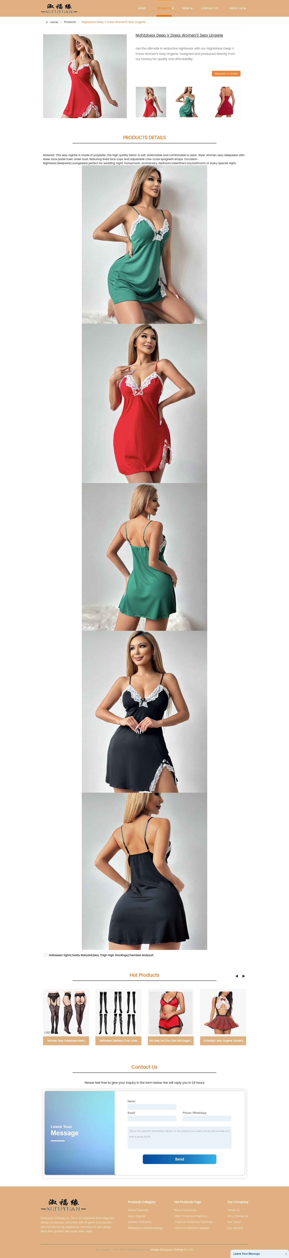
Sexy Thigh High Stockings (110, 955)
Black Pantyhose (185, 1210)
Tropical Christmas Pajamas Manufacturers (193, 1222)
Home (142, 8)
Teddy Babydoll (82, 955)
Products (164, 8)
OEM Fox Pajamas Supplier (192, 1228)
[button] (236, 976)
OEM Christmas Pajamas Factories (190, 1216)
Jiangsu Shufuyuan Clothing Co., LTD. (171, 1250)
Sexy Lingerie (136, 1216)
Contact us (209, 8)
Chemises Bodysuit (140, 955)
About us (236, 8)
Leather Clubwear (140, 1222)
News (186, 8)
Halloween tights (60, 955)
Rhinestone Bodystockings (145, 1228)
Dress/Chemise (138, 1210)
